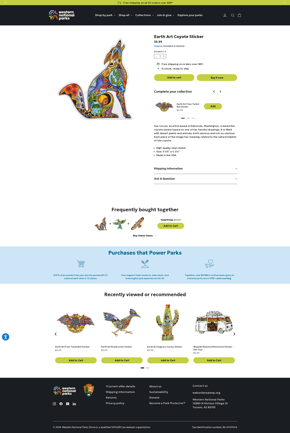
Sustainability (158, 392)
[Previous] (214, 92)
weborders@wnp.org (207, 392)
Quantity (160, 52)
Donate (154, 397)
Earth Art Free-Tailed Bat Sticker (188, 105)
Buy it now (217, 77)
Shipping (158, 46)
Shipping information (168, 168)
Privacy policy (115, 403)
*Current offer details (120, 386)
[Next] (221, 92)
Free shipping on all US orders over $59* (148, 2)
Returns (111, 397)
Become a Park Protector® (167, 403)
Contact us (200, 385)
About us (155, 386)
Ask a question (164, 179)
